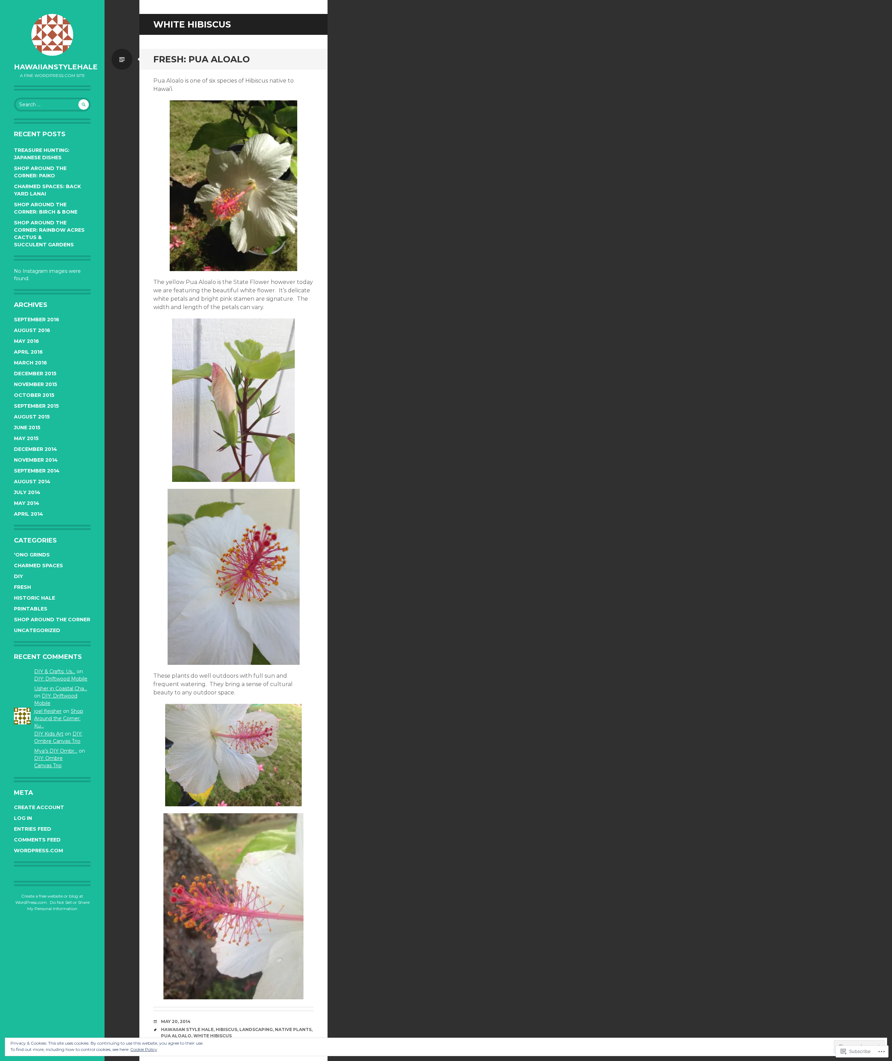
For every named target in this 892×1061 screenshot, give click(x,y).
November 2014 (36, 460)
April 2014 (28, 514)
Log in (23, 818)
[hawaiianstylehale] (52, 35)
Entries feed (32, 829)
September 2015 (36, 406)
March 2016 (30, 363)
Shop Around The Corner (52, 619)
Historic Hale (34, 598)
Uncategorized (37, 630)
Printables (30, 609)
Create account (39, 807)
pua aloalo (176, 1035)
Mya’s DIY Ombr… (55, 751)
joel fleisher (48, 711)
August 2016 (32, 330)
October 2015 (34, 395)
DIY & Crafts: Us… (54, 671)
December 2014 (35, 449)
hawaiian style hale (187, 1029)
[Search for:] (52, 104)
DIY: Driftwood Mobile (60, 679)
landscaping (256, 1029)
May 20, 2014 (176, 1021)
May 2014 (26, 503)
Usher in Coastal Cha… (60, 688)
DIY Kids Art (48, 734)
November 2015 (35, 384)
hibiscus (226, 1029)
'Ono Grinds (32, 555)
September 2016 (36, 319)
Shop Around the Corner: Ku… (58, 718)
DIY (18, 576)
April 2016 (28, 352)
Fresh (22, 587)
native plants (293, 1029)
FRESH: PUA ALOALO (201, 59)
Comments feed (37, 840)
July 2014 (27, 492)
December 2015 (35, 373)
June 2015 (27, 427)
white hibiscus (212, 1035)
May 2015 (26, 438)
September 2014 (37, 471)
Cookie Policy (143, 1049)
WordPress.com (38, 850)
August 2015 (32, 417)
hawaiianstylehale (56, 67)
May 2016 (26, 341)
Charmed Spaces (38, 565)
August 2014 (32, 481)
